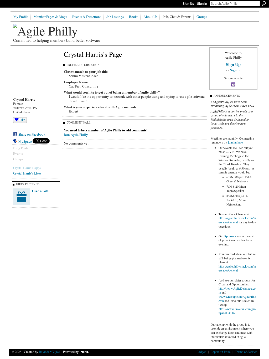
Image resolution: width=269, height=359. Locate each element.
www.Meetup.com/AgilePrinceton (237, 298)
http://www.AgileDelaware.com (237, 290)
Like (22, 119)
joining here (235, 142)
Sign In (202, 4)
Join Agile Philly (76, 134)
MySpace (25, 141)
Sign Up (188, 4)
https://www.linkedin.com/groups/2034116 (237, 311)
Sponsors (230, 236)
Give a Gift (40, 190)
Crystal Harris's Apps (27, 168)
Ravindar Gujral (49, 352)
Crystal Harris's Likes (27, 173)
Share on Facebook (31, 134)
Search (264, 3)
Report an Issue (220, 352)
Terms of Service (246, 352)
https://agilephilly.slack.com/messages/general (237, 220)
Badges (201, 352)
